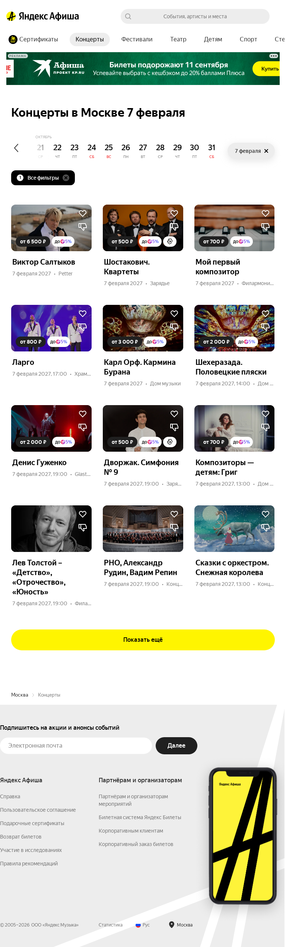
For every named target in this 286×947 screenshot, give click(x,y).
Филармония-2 (259, 283)
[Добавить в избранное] (82, 213)
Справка (10, 796)
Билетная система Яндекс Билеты (140, 817)
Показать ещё (143, 639)
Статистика (111, 925)
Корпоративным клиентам (131, 831)
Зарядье (160, 283)
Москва (19, 695)
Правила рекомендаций (29, 863)
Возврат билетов (21, 837)
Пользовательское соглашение (38, 810)
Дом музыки (165, 383)
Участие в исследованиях (31, 850)
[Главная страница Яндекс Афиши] (11, 16)
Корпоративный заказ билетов (136, 844)
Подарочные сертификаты (32, 823)
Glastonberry (90, 474)
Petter (65, 274)
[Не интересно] (82, 226)
